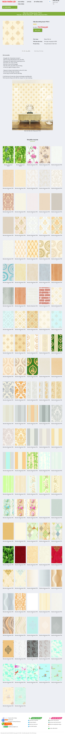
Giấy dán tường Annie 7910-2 (8, 306)
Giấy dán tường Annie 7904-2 (8, 212)
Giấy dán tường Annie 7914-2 (44, 353)
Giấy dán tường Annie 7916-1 (44, 377)
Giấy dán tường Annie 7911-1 (32, 306)
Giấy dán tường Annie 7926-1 (44, 518)
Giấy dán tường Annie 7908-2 (56, 259)
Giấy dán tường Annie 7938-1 (20, 659)
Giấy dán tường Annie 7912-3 (20, 330)
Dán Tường (21, 1)
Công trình (21, 4)
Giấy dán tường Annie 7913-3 (40, 14)
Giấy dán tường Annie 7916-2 (56, 377)
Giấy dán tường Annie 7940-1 (20, 683)
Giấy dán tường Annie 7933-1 (20, 612)
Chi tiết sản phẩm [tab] (26, 51)
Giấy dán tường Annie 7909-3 (44, 283)
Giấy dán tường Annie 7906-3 (44, 236)
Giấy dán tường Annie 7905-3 (44, 212)
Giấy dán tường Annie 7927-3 (56, 542)
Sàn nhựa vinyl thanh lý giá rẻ (55, 722)
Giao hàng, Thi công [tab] (38, 51)
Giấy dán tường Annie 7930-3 (20, 589)
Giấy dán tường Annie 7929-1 (20, 565)
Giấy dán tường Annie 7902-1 (56, 165)
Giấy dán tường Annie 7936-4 (8, 659)
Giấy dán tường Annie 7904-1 (56, 189)
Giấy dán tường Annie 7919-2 (20, 424)
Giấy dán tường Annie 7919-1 (8, 424)
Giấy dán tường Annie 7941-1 (44, 683)
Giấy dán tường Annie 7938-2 (32, 659)
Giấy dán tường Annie (28, 14)
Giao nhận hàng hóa (33, 726)
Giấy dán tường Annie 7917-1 (8, 400)
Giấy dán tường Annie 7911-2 (44, 306)
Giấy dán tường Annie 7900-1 (8, 165)
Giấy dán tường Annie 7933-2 (32, 612)
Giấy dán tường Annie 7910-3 (20, 306)
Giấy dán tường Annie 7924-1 (32, 495)
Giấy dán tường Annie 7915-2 (20, 377)
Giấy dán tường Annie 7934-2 (56, 612)
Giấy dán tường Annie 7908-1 (44, 259)
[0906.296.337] (3, 723)
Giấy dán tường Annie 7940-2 (32, 683)
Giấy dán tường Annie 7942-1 (8, 706)
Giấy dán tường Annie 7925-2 (20, 518)
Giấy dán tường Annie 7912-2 (8, 330)
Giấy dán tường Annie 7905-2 (32, 212)
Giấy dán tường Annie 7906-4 (56, 236)
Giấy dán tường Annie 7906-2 (32, 236)
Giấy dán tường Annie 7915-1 (8, 377)
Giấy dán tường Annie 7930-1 (56, 565)
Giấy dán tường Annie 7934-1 (44, 612)
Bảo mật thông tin (32, 722)
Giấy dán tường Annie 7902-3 (20, 189)
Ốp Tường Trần (38, 1)
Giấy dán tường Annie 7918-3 (56, 400)
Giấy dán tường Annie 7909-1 (20, 283)
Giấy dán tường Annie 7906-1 (20, 236)
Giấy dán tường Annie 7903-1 (32, 189)
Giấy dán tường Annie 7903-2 (44, 189)
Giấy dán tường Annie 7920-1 (56, 424)
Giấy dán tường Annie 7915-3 (32, 377)
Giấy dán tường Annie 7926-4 (20, 542)
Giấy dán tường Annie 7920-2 (8, 448)
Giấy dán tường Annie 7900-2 (20, 165)
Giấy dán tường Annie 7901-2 (44, 165)
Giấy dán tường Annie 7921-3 (56, 448)
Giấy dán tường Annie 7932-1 (56, 589)
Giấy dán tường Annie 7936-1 (32, 636)
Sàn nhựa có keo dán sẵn (54, 720)
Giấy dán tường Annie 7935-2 (20, 636)
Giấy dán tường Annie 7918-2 (44, 400)
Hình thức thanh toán (33, 724)
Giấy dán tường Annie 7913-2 (56, 330)
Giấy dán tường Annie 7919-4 (44, 424)
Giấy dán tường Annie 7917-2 (20, 400)
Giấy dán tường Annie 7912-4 (32, 330)
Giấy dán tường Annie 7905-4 (56, 212)
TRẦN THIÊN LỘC (9, 2)
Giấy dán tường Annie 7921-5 (20, 471)
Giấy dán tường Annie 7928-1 (8, 565)
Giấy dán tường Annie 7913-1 (44, 330)
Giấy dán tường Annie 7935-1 (8, 636)
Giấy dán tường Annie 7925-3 (32, 518)
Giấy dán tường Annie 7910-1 (56, 283)
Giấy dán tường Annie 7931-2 (44, 589)
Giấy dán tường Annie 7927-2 (44, 542)
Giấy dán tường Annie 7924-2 (44, 495)
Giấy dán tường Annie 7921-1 (32, 448)
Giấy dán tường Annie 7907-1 (8, 259)
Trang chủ (19, 14)
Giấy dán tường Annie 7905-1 (20, 212)
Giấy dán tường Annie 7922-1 (32, 471)
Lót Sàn (29, 1)
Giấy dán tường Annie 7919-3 (32, 424)
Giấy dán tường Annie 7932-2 (8, 612)
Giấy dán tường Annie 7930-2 (8, 589)
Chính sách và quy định (33, 720)
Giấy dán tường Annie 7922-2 (44, 471)
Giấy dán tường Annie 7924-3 (56, 495)
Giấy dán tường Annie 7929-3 (44, 565)
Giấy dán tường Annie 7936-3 (56, 636)
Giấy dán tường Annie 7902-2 (8, 189)
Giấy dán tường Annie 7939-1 (56, 659)
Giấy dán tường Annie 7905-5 (8, 236)
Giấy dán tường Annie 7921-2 (44, 448)
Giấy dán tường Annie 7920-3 (20, 448)
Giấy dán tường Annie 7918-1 (32, 400)
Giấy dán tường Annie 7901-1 (32, 165)
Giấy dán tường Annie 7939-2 (8, 683)
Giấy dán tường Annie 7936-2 (44, 636)
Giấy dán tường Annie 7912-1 (56, 306)
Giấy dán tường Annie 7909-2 (32, 283)
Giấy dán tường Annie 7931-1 (32, 589)
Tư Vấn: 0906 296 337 (53, 728)
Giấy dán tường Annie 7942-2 (20, 706)
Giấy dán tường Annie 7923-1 (56, 471)
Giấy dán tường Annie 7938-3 (44, 659)
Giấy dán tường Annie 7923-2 (8, 495)
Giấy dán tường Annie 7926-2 (56, 518)
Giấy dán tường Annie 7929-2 (32, 565)
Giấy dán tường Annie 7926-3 (8, 542)
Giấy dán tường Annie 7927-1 (32, 542)
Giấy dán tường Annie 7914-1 (32, 353)
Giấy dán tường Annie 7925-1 (8, 518)
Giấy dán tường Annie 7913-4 (20, 353)
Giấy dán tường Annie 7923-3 (20, 495)
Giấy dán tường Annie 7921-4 (8, 471)
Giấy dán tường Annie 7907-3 (32, 259)
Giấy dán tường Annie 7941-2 (56, 683)
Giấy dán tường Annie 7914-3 (56, 353)
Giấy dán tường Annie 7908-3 (8, 283)
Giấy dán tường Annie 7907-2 (20, 259)
